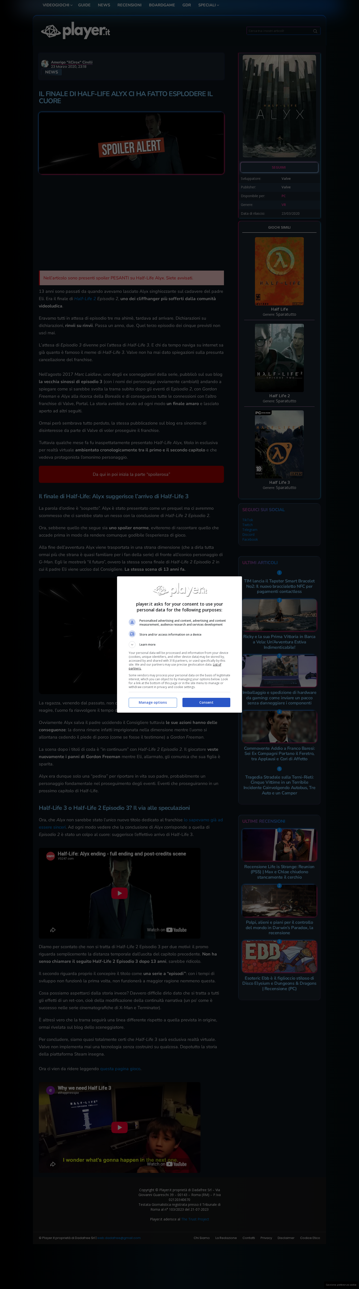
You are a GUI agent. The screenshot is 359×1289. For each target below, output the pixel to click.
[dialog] (179, 644)
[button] (179, 644)
